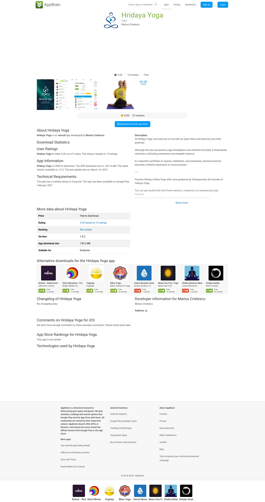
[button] (181, 311)
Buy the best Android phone (123, 442)
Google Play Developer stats (123, 421)
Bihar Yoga (115, 283)
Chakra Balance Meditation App (192, 283)
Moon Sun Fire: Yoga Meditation (168, 283)
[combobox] (141, 4)
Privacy (163, 421)
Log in (223, 4)
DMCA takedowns (168, 435)
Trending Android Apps (121, 428)
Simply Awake (213, 283)
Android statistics (118, 414)
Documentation (166, 428)
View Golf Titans (68, 459)
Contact (163, 414)
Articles (163, 442)
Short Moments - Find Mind (72, 283)
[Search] (156, 4)
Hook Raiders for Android (72, 466)
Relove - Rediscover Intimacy (48, 283)
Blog (161, 449)
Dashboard (190, 4)
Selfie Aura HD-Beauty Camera (75, 452)
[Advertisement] (129, 51)
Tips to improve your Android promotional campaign (179, 458)
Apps (166, 4)
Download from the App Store (133, 124)
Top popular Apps (118, 435)
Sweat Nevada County (144, 283)
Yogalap (90, 283)
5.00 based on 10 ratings (93, 222)
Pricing (177, 4)
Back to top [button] (257, 474)
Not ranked (86, 229)
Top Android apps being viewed (75, 445)
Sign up (206, 4)
